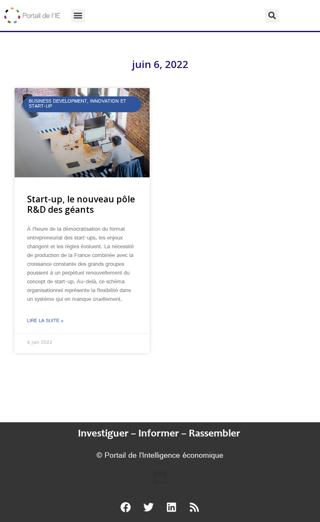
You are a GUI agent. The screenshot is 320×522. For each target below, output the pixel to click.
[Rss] (194, 507)
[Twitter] (148, 507)
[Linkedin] (171, 507)
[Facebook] (125, 507)
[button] (78, 16)
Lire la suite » (45, 321)
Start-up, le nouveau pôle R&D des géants (81, 204)
